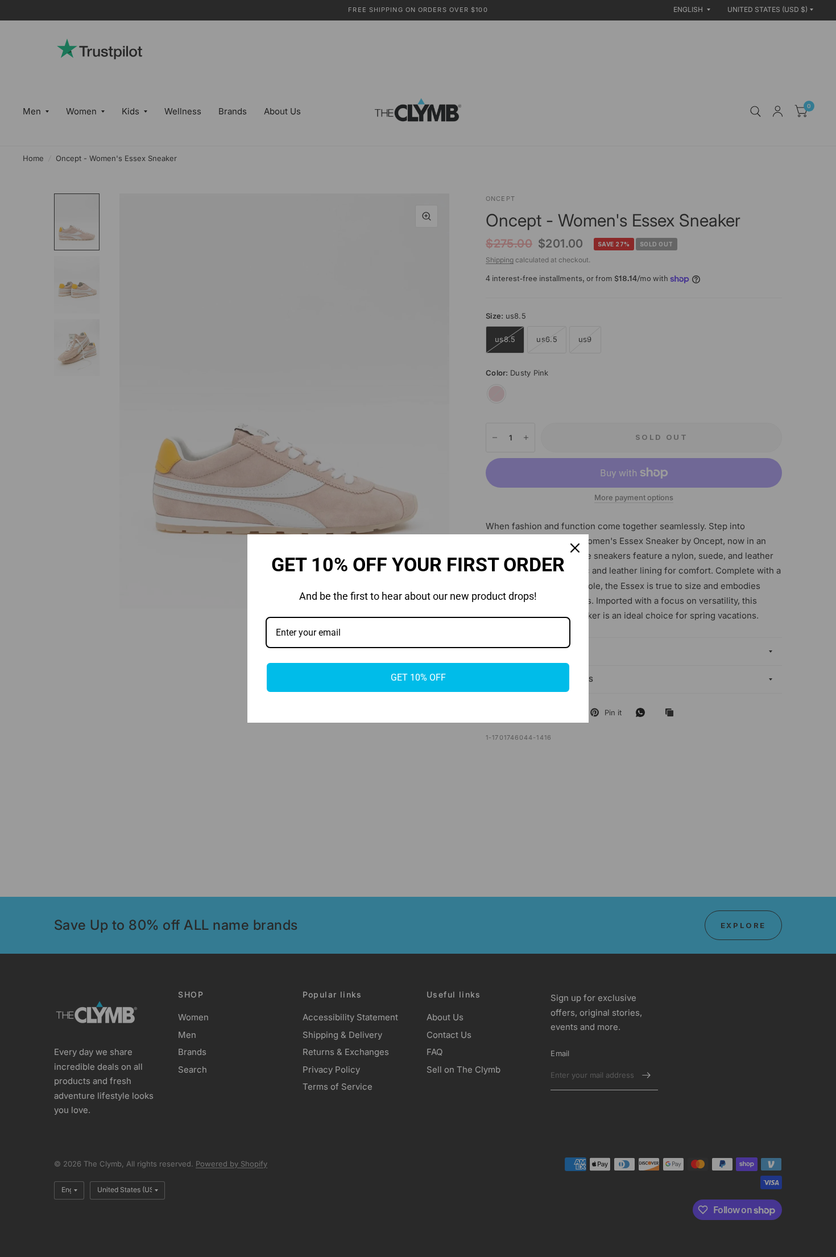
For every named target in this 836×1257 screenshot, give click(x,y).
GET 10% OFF (418, 677)
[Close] (575, 548)
